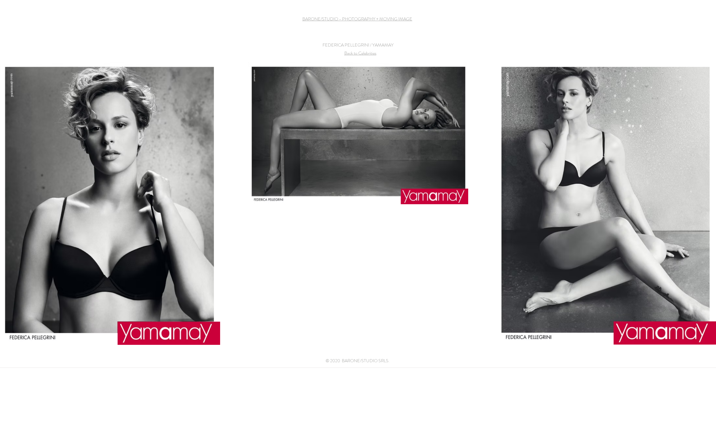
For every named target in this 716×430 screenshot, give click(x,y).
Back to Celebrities (360, 53)
